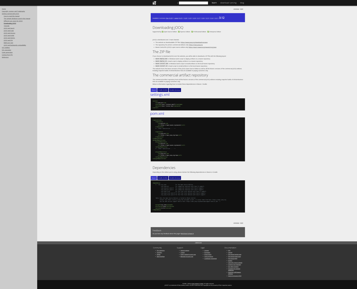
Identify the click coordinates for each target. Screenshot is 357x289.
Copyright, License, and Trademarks (13, 11)
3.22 (170, 18)
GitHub (158, 254)
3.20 (185, 18)
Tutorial (230, 252)
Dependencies (164, 167)
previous (236, 9)
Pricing (228, 2)
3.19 (190, 18)
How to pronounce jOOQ (234, 276)
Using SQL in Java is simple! (235, 263)
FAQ (229, 250)
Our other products (233, 267)
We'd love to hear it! (187, 233)
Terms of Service (208, 256)
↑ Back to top (198, 242)
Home (4, 9)
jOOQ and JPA (8, 40)
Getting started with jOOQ (10, 14)
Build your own (8, 43)
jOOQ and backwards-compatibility (15, 45)
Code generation (7, 52)
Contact (183, 252)
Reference (5, 57)
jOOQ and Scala (9, 31)
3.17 (198, 18)
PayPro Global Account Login (188, 254)
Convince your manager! (234, 264)
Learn (214, 2)
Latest (176, 18)
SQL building (6, 47)
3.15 (207, 18)
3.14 (211, 18)
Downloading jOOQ (10, 23)
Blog (242, 2)
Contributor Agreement (210, 258)
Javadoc (230, 260)
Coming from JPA (7, 55)
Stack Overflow (161, 256)
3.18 (194, 18)
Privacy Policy (207, 254)
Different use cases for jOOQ (13, 21)
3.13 (216, 18)
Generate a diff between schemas (234, 273)
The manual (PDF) (232, 258)
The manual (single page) (234, 254)
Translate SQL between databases (234, 269)
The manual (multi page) (234, 256)
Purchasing (207, 252)
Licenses (206, 250)
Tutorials (6, 26)
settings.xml (159, 94)
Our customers (161, 250)
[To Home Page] (155, 4)
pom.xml (157, 113)
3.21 (180, 18)
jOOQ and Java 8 (9, 28)
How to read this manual (11, 16)
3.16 (203, 18)
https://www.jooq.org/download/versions (194, 42)
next (241, 9)
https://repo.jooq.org (196, 45)
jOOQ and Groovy (9, 33)
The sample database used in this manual (17, 18)
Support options (185, 250)
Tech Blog (159, 252)
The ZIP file (161, 51)
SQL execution (6, 50)
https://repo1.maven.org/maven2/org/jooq (202, 47)
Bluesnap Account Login (187, 256)
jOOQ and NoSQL (9, 38)
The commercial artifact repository (180, 74)
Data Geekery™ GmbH (198, 283)
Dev (167, 18)
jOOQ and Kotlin (9, 35)
